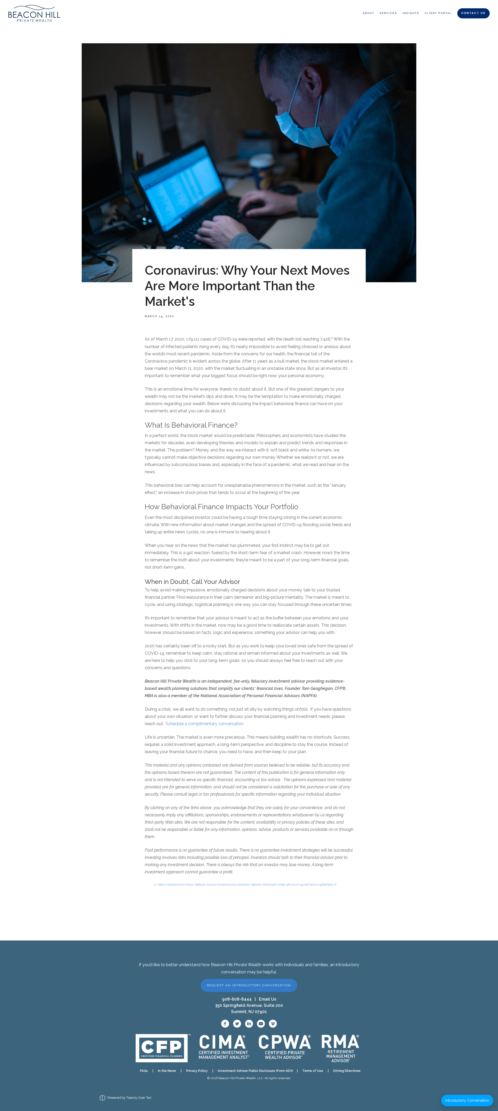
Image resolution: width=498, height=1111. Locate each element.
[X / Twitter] (237, 1024)
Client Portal (438, 13)
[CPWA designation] (285, 1048)
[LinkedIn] (249, 1024)
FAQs (144, 1071)
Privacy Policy (197, 1071)
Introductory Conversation (467, 1100)
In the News (167, 1071)
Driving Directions (347, 1071)
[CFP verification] (163, 1048)
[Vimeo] (273, 1024)
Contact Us (473, 13)
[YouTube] (261, 1024)
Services (388, 13)
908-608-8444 (237, 999)
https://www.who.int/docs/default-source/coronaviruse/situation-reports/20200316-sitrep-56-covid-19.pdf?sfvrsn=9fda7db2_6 (246, 884)
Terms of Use (312, 1071)
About (368, 13)
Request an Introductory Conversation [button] (249, 985)
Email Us (267, 999)
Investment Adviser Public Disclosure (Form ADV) (254, 1071)
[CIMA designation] (223, 1048)
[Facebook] (225, 1024)
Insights (411, 13)
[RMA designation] (340, 1048)
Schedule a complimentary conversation (204, 723)
